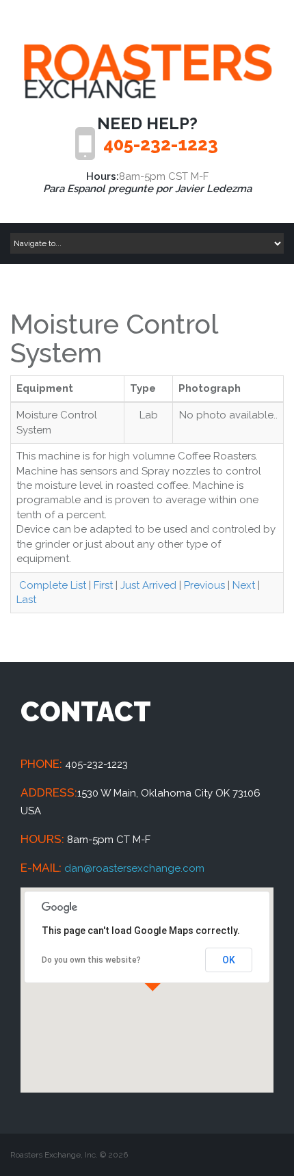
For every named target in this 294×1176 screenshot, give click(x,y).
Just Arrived (148, 585)
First (103, 585)
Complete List (51, 585)
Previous (204, 585)
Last (26, 599)
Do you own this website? (91, 960)
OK (228, 959)
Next (243, 585)
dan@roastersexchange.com (134, 868)
